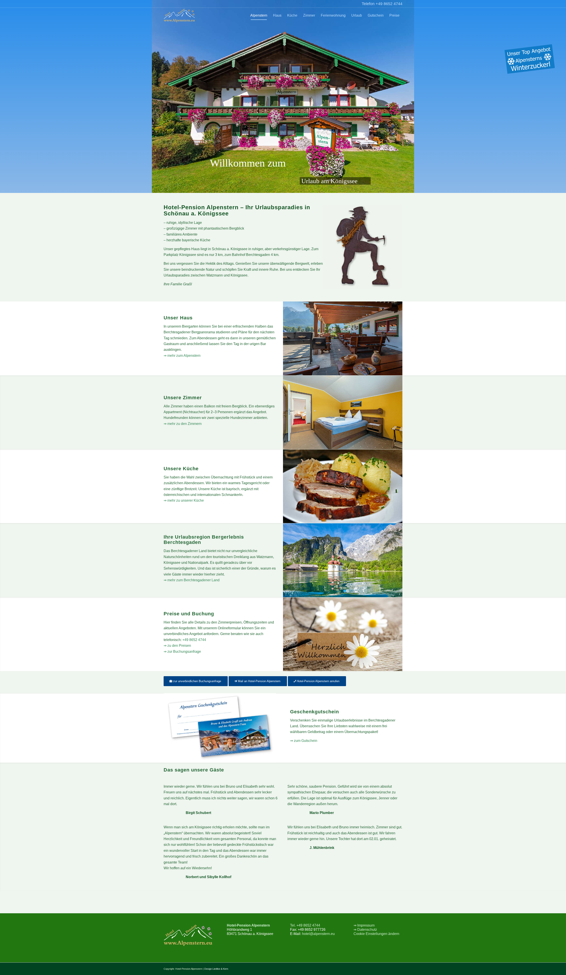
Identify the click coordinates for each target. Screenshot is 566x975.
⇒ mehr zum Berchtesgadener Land (192, 580)
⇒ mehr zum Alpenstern (182, 355)
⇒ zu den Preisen (177, 645)
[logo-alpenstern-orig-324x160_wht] (179, 15)
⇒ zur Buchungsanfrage (182, 651)
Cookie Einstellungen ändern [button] (376, 934)
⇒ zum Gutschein (303, 741)
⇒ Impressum (364, 925)
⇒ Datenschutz (365, 929)
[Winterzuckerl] (530, 60)
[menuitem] (258, 15)
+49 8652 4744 (194, 640)
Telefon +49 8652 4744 (382, 4)
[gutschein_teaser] (220, 727)
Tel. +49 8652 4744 (305, 925)
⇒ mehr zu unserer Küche (184, 500)
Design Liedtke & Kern (216, 968)
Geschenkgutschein (314, 711)
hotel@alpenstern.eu (318, 934)
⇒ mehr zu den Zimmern (183, 424)
